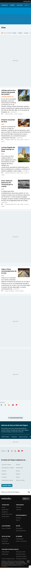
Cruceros (4, 477)
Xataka (3, 507)
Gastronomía (19, 467)
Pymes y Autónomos (21, 541)
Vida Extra (18, 509)
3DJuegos (18, 507)
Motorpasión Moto (21, 530)
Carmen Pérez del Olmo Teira (14, 139)
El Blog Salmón (20, 539)
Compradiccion (5, 543)
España (12, 5)
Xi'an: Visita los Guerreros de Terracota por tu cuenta (7, 183)
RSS (9, 404)
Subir (24, 498)
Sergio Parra (9, 114)
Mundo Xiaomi (5, 516)
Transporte (14, 436)
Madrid (20, 33)
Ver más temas (6, 485)
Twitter (1, 404)
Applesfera (4, 512)
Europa (27, 5)
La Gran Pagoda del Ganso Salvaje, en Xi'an (8, 149)
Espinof (18, 520)
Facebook (5, 404)
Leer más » (14, 112)
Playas (18, 477)
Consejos (4, 5)
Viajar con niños (20, 480)
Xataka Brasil (5, 554)
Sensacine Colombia (21, 556)
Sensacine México (20, 554)
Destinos (4, 474)
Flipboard (16, 404)
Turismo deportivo (7, 96)
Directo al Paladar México (8, 558)
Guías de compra (23, 436)
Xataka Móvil (5, 509)
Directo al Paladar (6, 528)
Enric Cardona (9, 291)
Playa (14, 33)
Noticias (19, 5)
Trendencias (5, 539)
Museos (18, 464)
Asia (2, 124)
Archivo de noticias (16, 417)
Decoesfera (5, 541)
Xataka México (5, 551)
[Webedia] (27, 1)
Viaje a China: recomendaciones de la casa (9, 271)
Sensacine (18, 517)
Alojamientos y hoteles (8, 467)
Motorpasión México (21, 558)
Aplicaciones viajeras (7, 480)
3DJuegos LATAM (20, 551)
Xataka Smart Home (7, 514)
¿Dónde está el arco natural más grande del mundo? (8, 92)
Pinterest (13, 404)
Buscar (28, 492)
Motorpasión (19, 528)
